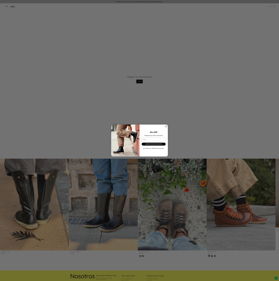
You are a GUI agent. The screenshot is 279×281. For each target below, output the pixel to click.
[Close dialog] (166, 126)
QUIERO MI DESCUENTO (153, 144)
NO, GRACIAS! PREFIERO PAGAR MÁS (153, 148)
